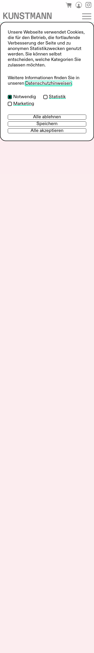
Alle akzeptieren (47, 131)
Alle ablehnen (47, 117)
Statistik (57, 97)
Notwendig (24, 97)
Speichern (47, 124)
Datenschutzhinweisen (48, 83)
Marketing (23, 104)
